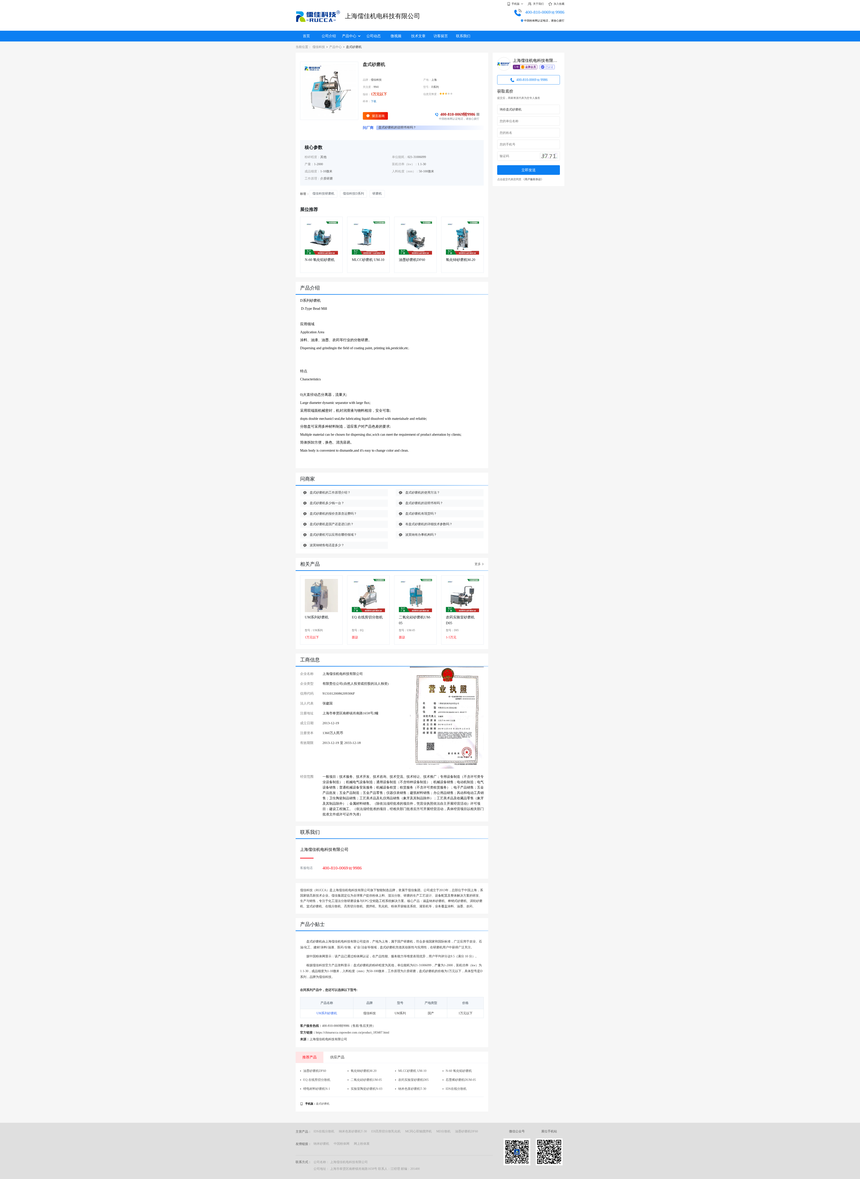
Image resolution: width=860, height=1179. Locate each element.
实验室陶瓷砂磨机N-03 (366, 1088)
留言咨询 (378, 116)
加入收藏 (559, 3)
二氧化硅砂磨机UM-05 (415, 620)
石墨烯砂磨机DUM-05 (461, 1079)
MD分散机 (443, 1131)
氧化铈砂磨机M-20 (460, 260)
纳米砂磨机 (321, 1143)
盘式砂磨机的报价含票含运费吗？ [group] (402, 127)
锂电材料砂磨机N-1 (316, 1088)
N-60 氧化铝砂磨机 (320, 260)
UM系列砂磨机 (317, 617)
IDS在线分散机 (456, 1088)
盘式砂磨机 (322, 1103)
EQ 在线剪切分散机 (367, 617)
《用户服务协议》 (533, 179)
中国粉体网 (341, 1143)
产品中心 (349, 36)
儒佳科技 (318, 47)
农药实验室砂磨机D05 (460, 620)
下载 (373, 101)
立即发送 (528, 170)
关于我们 (538, 3)
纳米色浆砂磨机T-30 (412, 1088)
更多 (478, 564)
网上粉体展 (362, 1143)
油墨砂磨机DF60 (412, 260)
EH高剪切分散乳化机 (386, 1131)
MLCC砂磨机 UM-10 (368, 260)
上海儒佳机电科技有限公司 (382, 16)
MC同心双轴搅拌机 (418, 1131)
